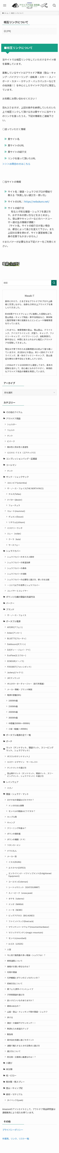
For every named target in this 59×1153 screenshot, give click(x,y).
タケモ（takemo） (17, 898)
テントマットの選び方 (16, 767)
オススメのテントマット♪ (18, 756)
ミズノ (10, 788)
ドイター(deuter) (14, 499)
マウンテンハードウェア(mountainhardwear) (29, 926)
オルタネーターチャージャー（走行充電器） (26, 683)
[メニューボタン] (4, 5)
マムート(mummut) (16, 511)
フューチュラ (14, 505)
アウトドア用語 (13, 418)
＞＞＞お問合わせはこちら (16, 163)
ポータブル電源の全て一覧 (18, 734)
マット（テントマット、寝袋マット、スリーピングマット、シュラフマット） (29, 749)
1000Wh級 (13, 700)
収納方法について (15, 983)
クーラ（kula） (15, 539)
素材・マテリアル (14, 1094)
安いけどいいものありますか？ (20, 1000)
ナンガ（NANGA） (17, 904)
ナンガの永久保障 (16, 805)
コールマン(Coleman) (18, 881)
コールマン (11, 464)
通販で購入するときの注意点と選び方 (23, 1045)
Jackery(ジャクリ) (15, 672)
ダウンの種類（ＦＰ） (16, 839)
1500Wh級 (13, 706)
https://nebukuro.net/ (36, 201)
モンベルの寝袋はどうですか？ (22, 811)
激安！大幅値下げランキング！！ (21, 1023)
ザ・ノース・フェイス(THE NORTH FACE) (25, 488)
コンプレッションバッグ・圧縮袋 (21, 458)
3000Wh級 (13, 717)
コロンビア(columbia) (17, 482)
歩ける (10, 1017)
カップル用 (12, 816)
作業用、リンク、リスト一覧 (15, 1138)
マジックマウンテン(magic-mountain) (26, 932)
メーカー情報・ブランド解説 (19, 689)
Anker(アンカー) (14, 632)
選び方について (14, 1051)
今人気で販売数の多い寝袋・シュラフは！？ (26, 955)
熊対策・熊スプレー (15, 1081)
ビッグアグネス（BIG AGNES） (22, 915)
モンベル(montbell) (17, 938)
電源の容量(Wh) (14, 695)
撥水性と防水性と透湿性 (17, 447)
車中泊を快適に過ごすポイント (20, 1039)
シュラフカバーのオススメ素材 (20, 556)
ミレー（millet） (14, 533)
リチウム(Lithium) (17, 522)
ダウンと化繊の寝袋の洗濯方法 (20, 596)
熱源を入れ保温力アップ (17, 1028)
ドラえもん (12, 850)
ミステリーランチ (15, 528)
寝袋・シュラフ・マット (17, 793)
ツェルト (11, 430)
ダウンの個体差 (14, 833)
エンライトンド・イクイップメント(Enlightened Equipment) (30, 874)
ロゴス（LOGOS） (16, 943)
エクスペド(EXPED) (17, 867)
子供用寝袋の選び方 (15, 994)
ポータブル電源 (13, 621)
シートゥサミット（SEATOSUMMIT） (25, 887)
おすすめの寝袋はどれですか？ (20, 799)
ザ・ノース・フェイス (16, 615)
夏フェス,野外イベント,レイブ (20, 989)
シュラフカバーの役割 (16, 573)
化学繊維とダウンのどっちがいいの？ (23, 977)
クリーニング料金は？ (16, 828)
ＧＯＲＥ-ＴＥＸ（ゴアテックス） (22, 452)
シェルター (12, 424)
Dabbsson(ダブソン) (16, 644)
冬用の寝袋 (12, 972)
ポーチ (9, 741)
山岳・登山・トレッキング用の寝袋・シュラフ (27, 1011)
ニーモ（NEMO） (16, 910)
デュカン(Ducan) (16, 516)
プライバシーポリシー (12, 1129)
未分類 (9, 1069)
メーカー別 (12, 856)
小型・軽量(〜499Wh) (18, 728)
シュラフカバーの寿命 (16, 568)
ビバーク (11, 441)
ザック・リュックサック (17, 476)
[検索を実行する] (54, 283)
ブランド (10, 609)
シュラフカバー (13, 550)
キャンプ (11, 822)
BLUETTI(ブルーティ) (16, 638)
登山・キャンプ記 (14, 1087)
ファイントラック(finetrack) (21, 921)
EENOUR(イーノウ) (15, 661)
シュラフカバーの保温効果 (18, 562)
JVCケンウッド (13, 678)
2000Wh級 (13, 712)
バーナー (10, 603)
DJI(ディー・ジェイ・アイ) (18, 649)
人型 (9, 949)
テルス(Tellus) (15, 494)
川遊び (9, 1062)
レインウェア (12, 781)
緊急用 (10, 1034)
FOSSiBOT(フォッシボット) (19, 666)
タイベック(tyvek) (15, 1100)
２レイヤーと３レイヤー (17, 590)
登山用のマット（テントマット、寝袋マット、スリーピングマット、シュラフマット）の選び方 (30, 774)
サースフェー (14, 545)
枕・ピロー (11, 1075)
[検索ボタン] (54, 5)
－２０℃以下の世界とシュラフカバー (23, 585)
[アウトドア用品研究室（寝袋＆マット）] (29, 5)
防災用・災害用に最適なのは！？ (21, 1057)
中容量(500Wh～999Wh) (19, 723)
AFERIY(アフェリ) (15, 627)
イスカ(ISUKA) (15, 862)
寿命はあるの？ (14, 1006)
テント (10, 435)
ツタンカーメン (13, 845)
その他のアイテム (14, 412)
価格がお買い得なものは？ (18, 966)
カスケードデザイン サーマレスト (22, 762)
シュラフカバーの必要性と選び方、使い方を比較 (28, 579)
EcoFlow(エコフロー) (16, 655)
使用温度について (15, 960)
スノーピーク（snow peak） (21, 893)
